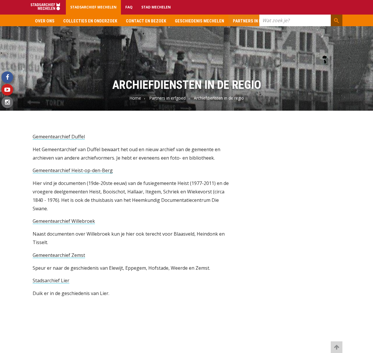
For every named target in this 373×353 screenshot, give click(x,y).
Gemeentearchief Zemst (59, 255)
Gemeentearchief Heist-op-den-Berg (73, 170)
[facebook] (7, 77)
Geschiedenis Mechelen (199, 21)
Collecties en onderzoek (90, 21)
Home (135, 98)
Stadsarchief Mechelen (93, 7)
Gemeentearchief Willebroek (64, 221)
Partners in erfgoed (255, 21)
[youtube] (7, 90)
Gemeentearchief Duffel (59, 136)
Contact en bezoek (146, 21)
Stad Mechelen (156, 7)
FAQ (129, 7)
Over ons (44, 21)
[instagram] (7, 102)
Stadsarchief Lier (51, 280)
